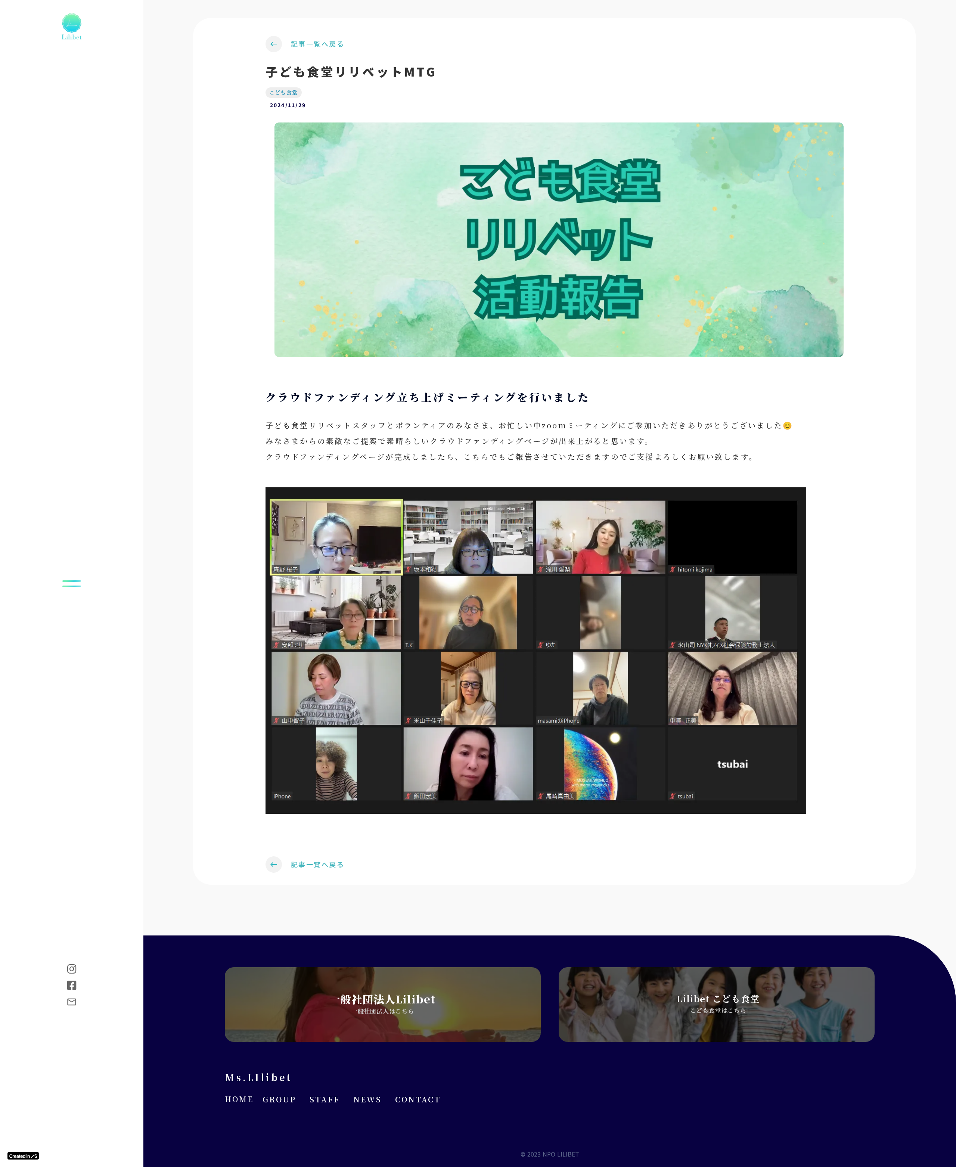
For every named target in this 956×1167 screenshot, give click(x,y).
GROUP (279, 1099)
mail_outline (71, 1002)
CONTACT (418, 1099)
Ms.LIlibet (258, 1077)
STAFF (325, 1099)
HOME (239, 1099)
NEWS (367, 1099)
